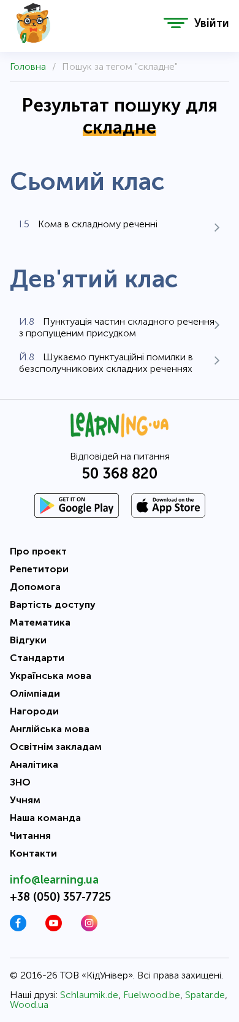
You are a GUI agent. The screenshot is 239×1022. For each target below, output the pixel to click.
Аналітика (34, 764)
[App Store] (168, 505)
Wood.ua (29, 1004)
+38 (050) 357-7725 (60, 897)
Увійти (211, 23)
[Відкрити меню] (176, 23)
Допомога (35, 586)
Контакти (33, 853)
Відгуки (28, 640)
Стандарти (37, 658)
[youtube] (53, 928)
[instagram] (89, 928)
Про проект (38, 551)
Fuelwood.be (151, 995)
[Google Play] (76, 505)
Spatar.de (205, 995)
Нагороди (34, 711)
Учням (25, 800)
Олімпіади (35, 693)
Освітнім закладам (56, 746)
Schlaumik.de (89, 995)
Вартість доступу (53, 604)
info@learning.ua (54, 879)
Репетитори (39, 569)
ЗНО (20, 782)
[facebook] (18, 928)
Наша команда (45, 817)
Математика (40, 622)
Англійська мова (49, 729)
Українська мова (50, 675)
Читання (30, 835)
